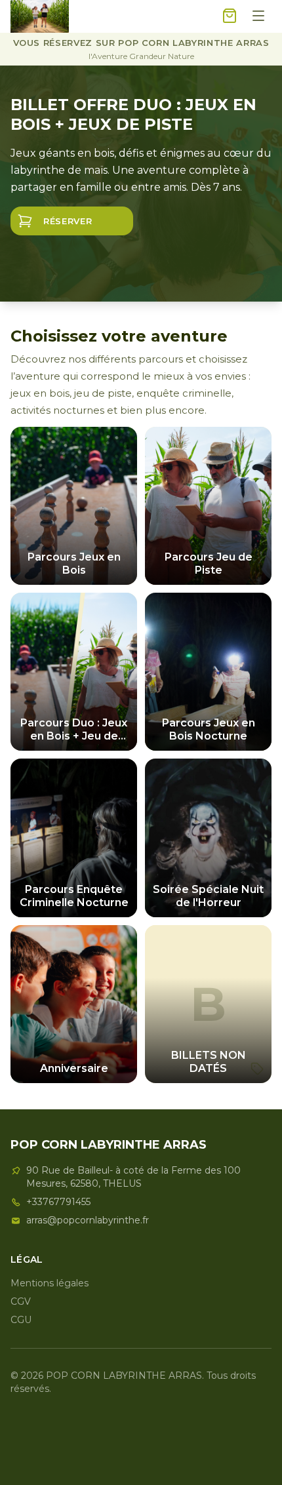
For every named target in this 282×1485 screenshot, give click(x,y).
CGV (20, 1301)
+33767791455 (58, 1202)
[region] (141, 184)
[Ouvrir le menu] (258, 17)
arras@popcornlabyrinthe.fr (87, 1220)
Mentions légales (49, 1283)
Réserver (67, 221)
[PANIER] (229, 17)
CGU (20, 1320)
